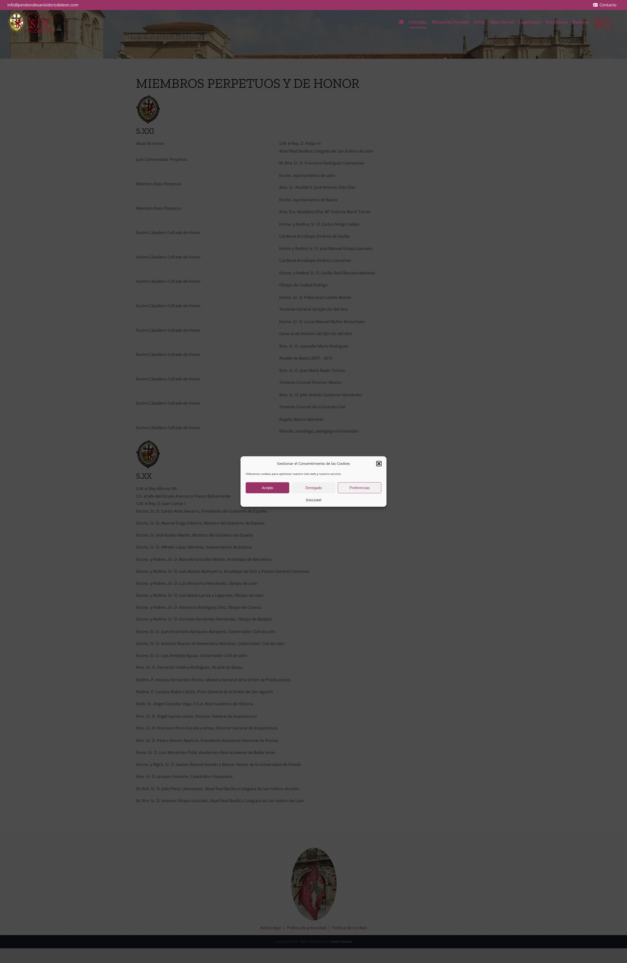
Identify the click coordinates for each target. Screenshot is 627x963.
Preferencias (360, 488)
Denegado (313, 488)
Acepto (267, 488)
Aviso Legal (313, 499)
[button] (378, 463)
